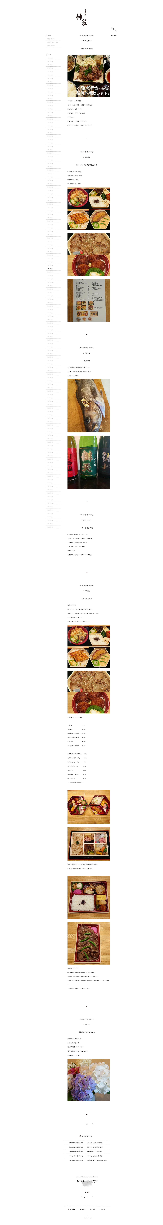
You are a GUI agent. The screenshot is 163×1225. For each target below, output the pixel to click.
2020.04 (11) (50, 316)
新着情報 (113, 35)
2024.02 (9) (50, 160)
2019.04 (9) (50, 343)
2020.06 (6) (50, 309)
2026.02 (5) (50, 78)
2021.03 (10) (50, 279)
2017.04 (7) (50, 425)
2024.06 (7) (50, 146)
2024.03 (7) (50, 156)
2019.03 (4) (50, 347)
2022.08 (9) (50, 221)
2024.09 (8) (50, 136)
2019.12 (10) (50, 330)
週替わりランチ (87, 41)
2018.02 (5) (50, 391)
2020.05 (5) (50, 313)
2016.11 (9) (50, 442)
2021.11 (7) (50, 252)
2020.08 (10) (50, 303)
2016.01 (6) (50, 476)
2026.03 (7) (50, 75)
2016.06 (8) (50, 459)
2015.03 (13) (50, 510)
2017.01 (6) (50, 435)
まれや (113, 30)
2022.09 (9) (50, 218)
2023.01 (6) (50, 204)
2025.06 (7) (50, 105)
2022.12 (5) (50, 207)
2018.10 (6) (50, 364)
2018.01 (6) (50, 394)
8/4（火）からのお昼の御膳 (94, 1151)
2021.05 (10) (50, 272)
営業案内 (87, 157)
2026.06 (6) (50, 65)
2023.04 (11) (50, 194)
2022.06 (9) (50, 228)
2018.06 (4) (50, 377)
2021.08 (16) (50, 262)
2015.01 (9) (50, 517)
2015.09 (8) (50, 490)
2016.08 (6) (50, 452)
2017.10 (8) (50, 405)
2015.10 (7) (50, 486)
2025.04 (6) (50, 112)
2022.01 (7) (50, 245)
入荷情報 (87, 361)
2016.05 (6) (50, 462)
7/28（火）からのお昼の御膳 (94, 1156)
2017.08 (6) (50, 411)
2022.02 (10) (50, 241)
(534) (57, 42)
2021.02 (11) (50, 282)
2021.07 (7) (50, 265)
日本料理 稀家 (81, 17)
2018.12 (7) (50, 357)
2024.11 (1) (50, 129)
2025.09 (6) (50, 95)
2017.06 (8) (50, 418)
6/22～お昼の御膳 (87, 528)
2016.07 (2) (50, 456)
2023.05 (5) (50, 190)
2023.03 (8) (50, 197)
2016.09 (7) (50, 449)
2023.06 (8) (50, 187)
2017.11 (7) (50, 401)
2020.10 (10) (50, 296)
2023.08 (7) (50, 180)
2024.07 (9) (50, 143)
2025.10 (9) (50, 92)
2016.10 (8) (50, 445)
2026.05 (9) (50, 68)
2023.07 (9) (50, 184)
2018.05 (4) (50, 381)
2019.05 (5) (50, 340)
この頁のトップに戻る (87, 1216)
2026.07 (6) (50, 61)
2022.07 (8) (50, 224)
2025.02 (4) (50, 119)
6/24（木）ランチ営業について (86, 165)
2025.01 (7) (50, 122)
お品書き (82, 1209)
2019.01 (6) (50, 354)
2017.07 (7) (50, 415)
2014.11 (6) (50, 524)
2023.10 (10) (50, 173)
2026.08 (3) (50, 58)
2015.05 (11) (50, 503)
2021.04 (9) (50, 275)
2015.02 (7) (50, 513)
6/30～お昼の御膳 (87, 48)
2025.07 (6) (50, 102)
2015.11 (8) (50, 483)
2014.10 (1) (50, 527)
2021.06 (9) (50, 269)
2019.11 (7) (50, 333)
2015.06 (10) (50, 500)
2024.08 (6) (50, 139)
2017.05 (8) (50, 422)
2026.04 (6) (50, 71)
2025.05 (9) (50, 109)
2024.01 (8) (50, 163)
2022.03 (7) (50, 238)
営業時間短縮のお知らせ (86, 1032)
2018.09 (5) (50, 367)
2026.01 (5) (50, 82)
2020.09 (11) (50, 299)
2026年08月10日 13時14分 (76, 1147)
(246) (53, 45)
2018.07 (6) (50, 374)
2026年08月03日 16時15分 (76, 1151)
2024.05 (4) (50, 150)
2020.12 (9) (50, 289)
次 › (93, 1124)
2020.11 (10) (50, 292)
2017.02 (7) (50, 432)
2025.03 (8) (50, 116)
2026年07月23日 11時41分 (76, 1160)
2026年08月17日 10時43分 (76, 1142)
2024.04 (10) (50, 153)
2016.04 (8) (50, 466)
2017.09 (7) (50, 408)
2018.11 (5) (50, 360)
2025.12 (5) (50, 85)
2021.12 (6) (50, 248)
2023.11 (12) (50, 170)
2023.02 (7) (50, 201)
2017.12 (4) (50, 398)
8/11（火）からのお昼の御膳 (94, 1147)
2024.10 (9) (50, 133)
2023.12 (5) (50, 167)
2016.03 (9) (50, 469)
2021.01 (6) (50, 286)
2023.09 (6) (50, 177)
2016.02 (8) (50, 473)
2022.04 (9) (50, 235)
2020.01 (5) (50, 326)
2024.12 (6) (50, 126)
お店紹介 (92, 1209)
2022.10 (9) (50, 214)
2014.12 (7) (50, 520)
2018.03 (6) (50, 388)
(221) (53, 39)
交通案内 (102, 1209)
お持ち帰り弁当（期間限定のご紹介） (97, 1160)
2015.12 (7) (50, 479)
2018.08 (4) (50, 371)
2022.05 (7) (50, 231)
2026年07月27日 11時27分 (76, 1156)
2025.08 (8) (50, 99)
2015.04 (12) (50, 507)
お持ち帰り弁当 (87, 598)
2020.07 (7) (50, 306)
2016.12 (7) (50, 439)
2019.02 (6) (50, 350)
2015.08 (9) (50, 493)
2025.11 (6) (50, 88)
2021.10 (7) (50, 255)
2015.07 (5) (50, 496)
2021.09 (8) (50, 258)
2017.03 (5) (50, 428)
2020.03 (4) (50, 320)
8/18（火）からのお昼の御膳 (94, 1142)
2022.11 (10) (50, 211)
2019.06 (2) (50, 337)
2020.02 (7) (50, 323)
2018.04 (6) (50, 384)
